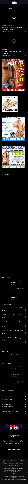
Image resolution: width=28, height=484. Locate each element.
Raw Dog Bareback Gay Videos (10, 470)
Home (3, 5)
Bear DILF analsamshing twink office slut (13, 315)
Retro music (20, 470)
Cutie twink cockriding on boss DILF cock (13, 308)
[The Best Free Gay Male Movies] (5, 384)
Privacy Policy (16, 479)
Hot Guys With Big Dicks (11, 460)
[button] (2, 2)
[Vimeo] (14, 454)
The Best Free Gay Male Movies (18, 382)
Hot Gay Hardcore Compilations (18, 466)
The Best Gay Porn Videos (16, 374)
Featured (16, 463)
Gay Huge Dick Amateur (8, 465)
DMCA (20, 479)
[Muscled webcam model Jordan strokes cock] (14, 41)
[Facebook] (9, 454)
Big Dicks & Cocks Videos (9, 463)
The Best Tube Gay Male (16, 366)
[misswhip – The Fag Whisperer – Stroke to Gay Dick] (14, 17)
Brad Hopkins (4, 55)
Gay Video (22, 460)
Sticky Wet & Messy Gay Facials (8, 471)
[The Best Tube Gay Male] (5, 369)
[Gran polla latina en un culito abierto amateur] (5, 298)
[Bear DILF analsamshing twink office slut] (5, 290)
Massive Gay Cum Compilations (17, 468)
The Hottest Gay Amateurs (7, 25)
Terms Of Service (4, 479)
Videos (14, 473)
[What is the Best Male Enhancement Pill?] (5, 357)
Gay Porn (16, 465)
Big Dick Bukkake (21, 462)
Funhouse (21, 463)
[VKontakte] (18, 454)
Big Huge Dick (4, 31)
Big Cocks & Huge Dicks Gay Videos (9, 462)
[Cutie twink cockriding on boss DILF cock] (5, 283)
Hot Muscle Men (5, 49)
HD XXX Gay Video (7, 466)
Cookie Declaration (11, 479)
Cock (18, 460)
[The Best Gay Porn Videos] (5, 376)
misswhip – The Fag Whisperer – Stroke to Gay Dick (12, 29)
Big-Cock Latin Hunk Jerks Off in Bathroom (14, 331)
